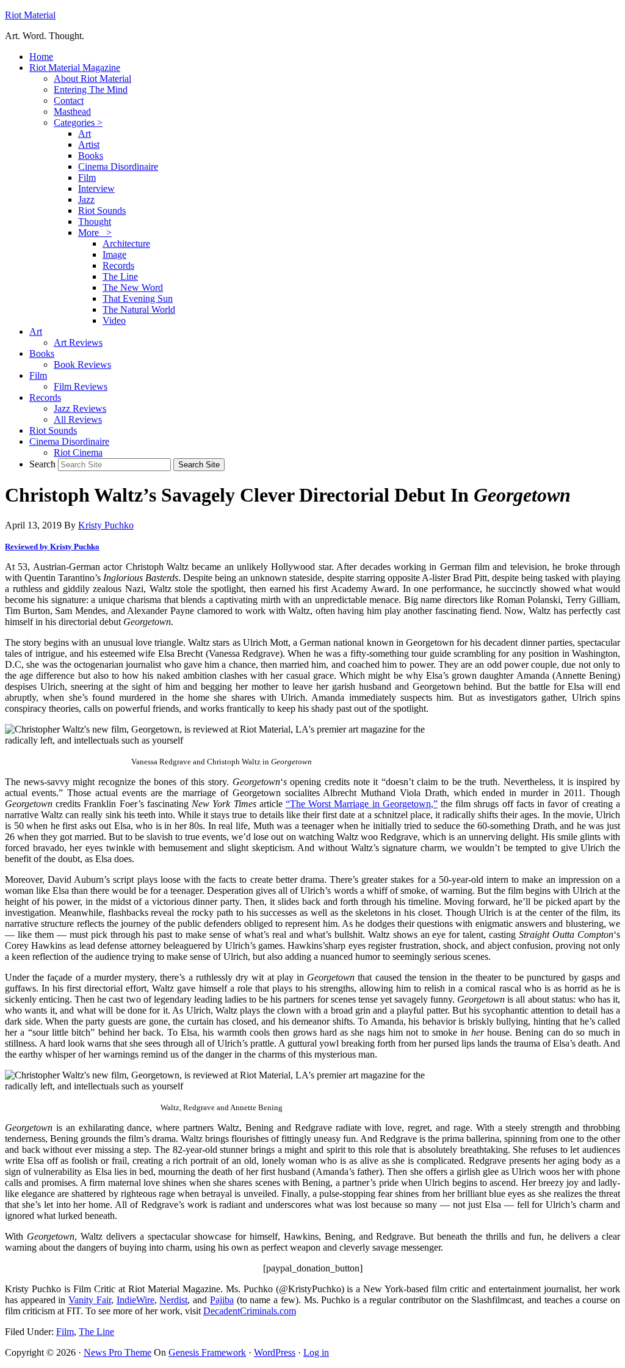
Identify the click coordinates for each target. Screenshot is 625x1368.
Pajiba (222, 1300)
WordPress (274, 1352)
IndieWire (135, 1300)
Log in (316, 1352)
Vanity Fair (89, 1300)
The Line (96, 1331)
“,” (362, 804)
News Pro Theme (117, 1352)
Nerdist (173, 1300)
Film (65, 1331)
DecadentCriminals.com (249, 1311)
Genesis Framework (207, 1352)
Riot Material (30, 15)
